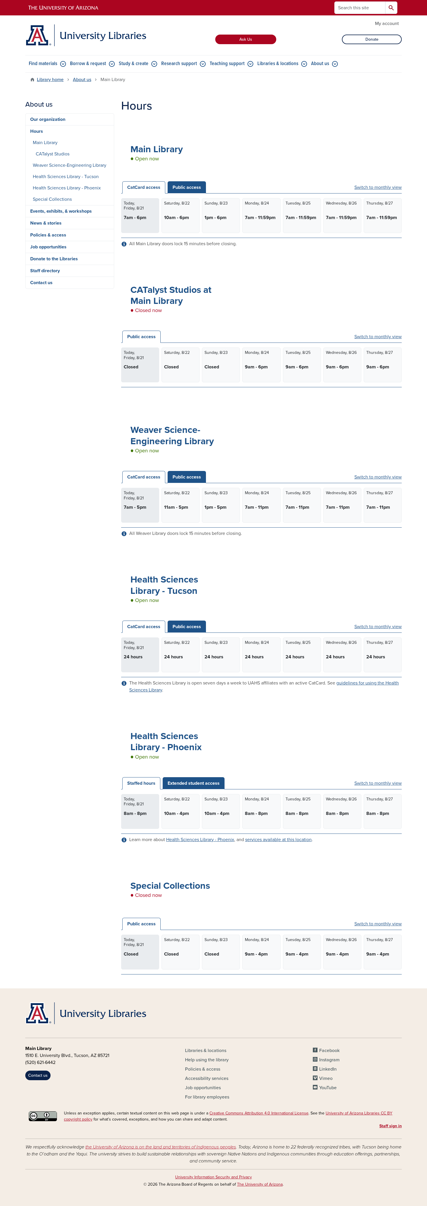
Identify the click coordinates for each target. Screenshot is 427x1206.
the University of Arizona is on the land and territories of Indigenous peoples (160, 1147)
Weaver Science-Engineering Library (69, 165)
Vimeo (326, 1078)
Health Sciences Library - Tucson (66, 177)
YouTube (328, 1088)
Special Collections (52, 199)
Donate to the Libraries (54, 259)
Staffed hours (141, 783)
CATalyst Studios (52, 154)
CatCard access (143, 187)
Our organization (47, 119)
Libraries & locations (277, 63)
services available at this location (278, 840)
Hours (36, 131)
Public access (187, 187)
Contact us (41, 283)
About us (320, 63)
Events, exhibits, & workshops (61, 211)
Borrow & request (88, 63)
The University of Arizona (260, 1184)
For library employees (207, 1097)
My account (387, 23)
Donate (371, 39)
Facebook (329, 1050)
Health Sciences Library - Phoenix (200, 840)
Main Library (45, 143)
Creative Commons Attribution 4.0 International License (258, 1113)
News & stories (46, 223)
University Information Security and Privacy (213, 1177)
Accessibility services (206, 1078)
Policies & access (48, 235)
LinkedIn (328, 1069)
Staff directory (45, 271)
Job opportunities (48, 247)
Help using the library (207, 1060)
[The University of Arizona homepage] (63, 8)
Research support (179, 63)
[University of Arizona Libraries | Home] (85, 35)
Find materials (43, 63)
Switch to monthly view (378, 187)
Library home (50, 80)
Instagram (329, 1060)
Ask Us (245, 39)
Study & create (133, 63)
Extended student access (194, 783)
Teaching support (227, 63)
